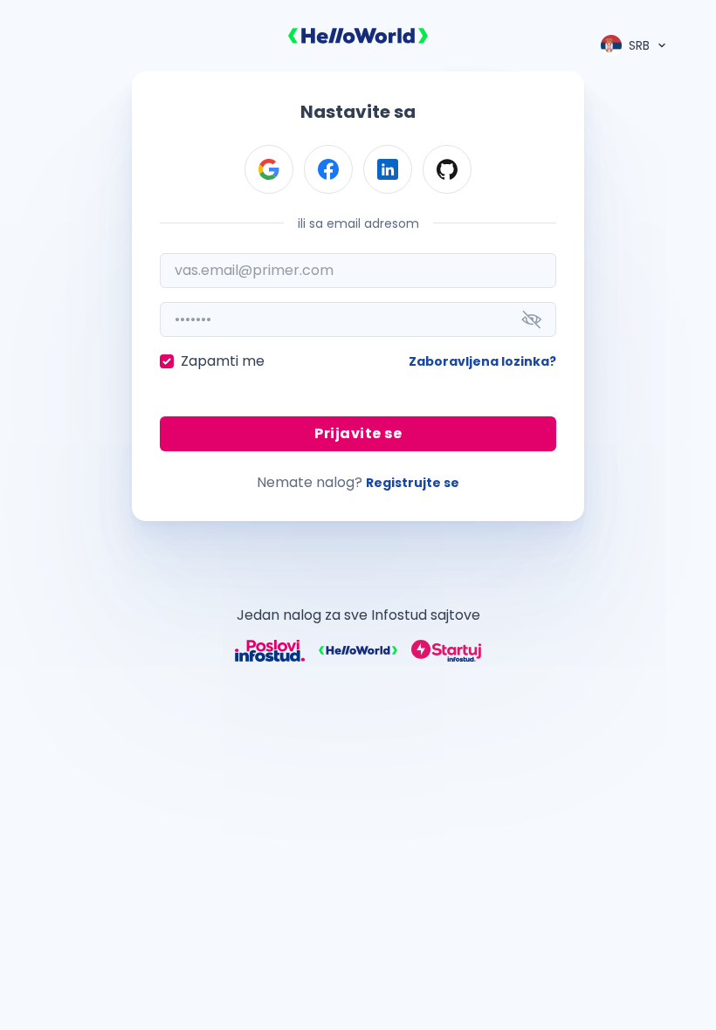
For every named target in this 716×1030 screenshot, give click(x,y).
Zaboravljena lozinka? (482, 361)
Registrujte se (412, 482)
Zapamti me (223, 361)
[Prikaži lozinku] (531, 319)
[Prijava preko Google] (268, 169)
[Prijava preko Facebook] (328, 169)
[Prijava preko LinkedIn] (387, 169)
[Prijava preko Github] (447, 169)
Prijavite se (358, 433)
